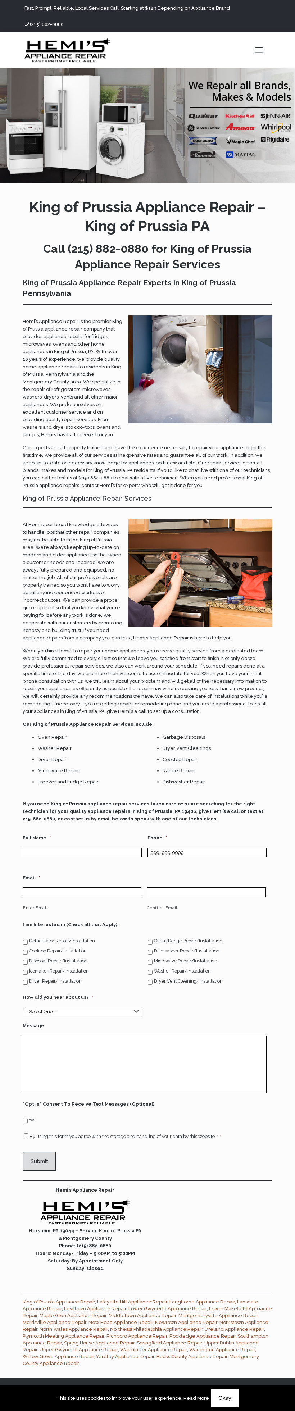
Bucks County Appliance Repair (191, 1356)
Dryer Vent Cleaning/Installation (188, 981)
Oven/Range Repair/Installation (188, 940)
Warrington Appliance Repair (222, 1349)
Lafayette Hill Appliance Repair (132, 1302)
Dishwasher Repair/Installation (186, 950)
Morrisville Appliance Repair (54, 1322)
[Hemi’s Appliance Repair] (67, 50)
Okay (224, 1398)
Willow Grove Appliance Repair (58, 1356)
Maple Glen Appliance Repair (73, 1315)
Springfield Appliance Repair (169, 1343)
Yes (32, 1119)
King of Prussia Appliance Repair (59, 1302)
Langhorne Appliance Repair (202, 1302)
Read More (196, 1398)
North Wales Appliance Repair (74, 1329)
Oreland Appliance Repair (234, 1329)
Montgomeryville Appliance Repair (218, 1315)
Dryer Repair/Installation (55, 981)
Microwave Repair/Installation (185, 961)
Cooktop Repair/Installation (58, 950)
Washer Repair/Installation (182, 971)
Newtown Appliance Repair (186, 1322)
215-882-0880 (39, 818)
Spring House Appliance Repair (99, 1343)
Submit (39, 1161)
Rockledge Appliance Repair (202, 1336)
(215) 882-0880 (47, 24)
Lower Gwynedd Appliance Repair (167, 1308)
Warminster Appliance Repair (153, 1349)
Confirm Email (162, 908)
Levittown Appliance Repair (95, 1308)
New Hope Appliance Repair (120, 1322)
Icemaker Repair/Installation (59, 971)
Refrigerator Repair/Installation (62, 940)
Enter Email (35, 908)
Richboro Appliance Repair (136, 1336)
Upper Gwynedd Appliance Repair (79, 1349)
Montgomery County (46, 381)
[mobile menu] (259, 50)
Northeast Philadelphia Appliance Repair (156, 1329)
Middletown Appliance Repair (142, 1315)
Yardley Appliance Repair (125, 1356)
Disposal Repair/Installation (58, 961)
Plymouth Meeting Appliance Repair (63, 1336)
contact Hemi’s (98, 485)
